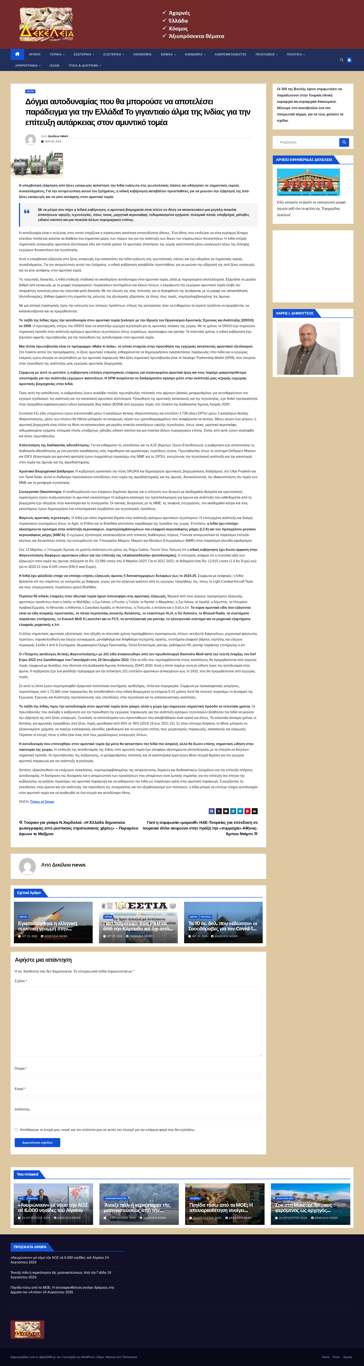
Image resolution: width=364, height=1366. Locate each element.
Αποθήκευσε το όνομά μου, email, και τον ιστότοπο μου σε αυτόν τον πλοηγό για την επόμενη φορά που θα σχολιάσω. (107, 1130)
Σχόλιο (21, 981)
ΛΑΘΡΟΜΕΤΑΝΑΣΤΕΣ (230, 54)
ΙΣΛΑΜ (54, 65)
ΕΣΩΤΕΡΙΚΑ (83, 54)
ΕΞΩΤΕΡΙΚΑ (112, 54)
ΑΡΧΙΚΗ (34, 54)
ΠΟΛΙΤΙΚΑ (295, 54)
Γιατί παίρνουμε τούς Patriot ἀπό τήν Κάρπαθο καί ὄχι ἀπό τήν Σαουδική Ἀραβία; (136, 928)
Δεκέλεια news (58, 136)
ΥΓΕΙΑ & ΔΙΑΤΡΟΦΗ (84, 65)
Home (325, 1357)
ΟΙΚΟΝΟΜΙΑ (142, 54)
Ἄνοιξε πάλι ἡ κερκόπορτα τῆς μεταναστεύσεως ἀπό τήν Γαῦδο (137, 1210)
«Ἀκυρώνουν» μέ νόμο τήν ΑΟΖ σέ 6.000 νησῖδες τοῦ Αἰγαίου (53, 1207)
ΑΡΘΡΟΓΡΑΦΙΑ (27, 65)
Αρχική (347, 1357)
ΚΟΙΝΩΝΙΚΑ (194, 54)
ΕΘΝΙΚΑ (167, 54)
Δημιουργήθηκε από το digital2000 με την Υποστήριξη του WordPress (53, 1357)
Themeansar (129, 1357)
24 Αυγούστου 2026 (36, 1217)
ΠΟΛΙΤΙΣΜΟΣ (266, 54)
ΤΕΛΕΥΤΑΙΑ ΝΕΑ (284, 1198)
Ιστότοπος (22, 1109)
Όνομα (21, 1068)
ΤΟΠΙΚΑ (56, 54)
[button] (341, 60)
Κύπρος (195, 1198)
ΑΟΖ (21, 1198)
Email (20, 1089)
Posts (336, 1357)
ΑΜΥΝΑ (30, 91)
